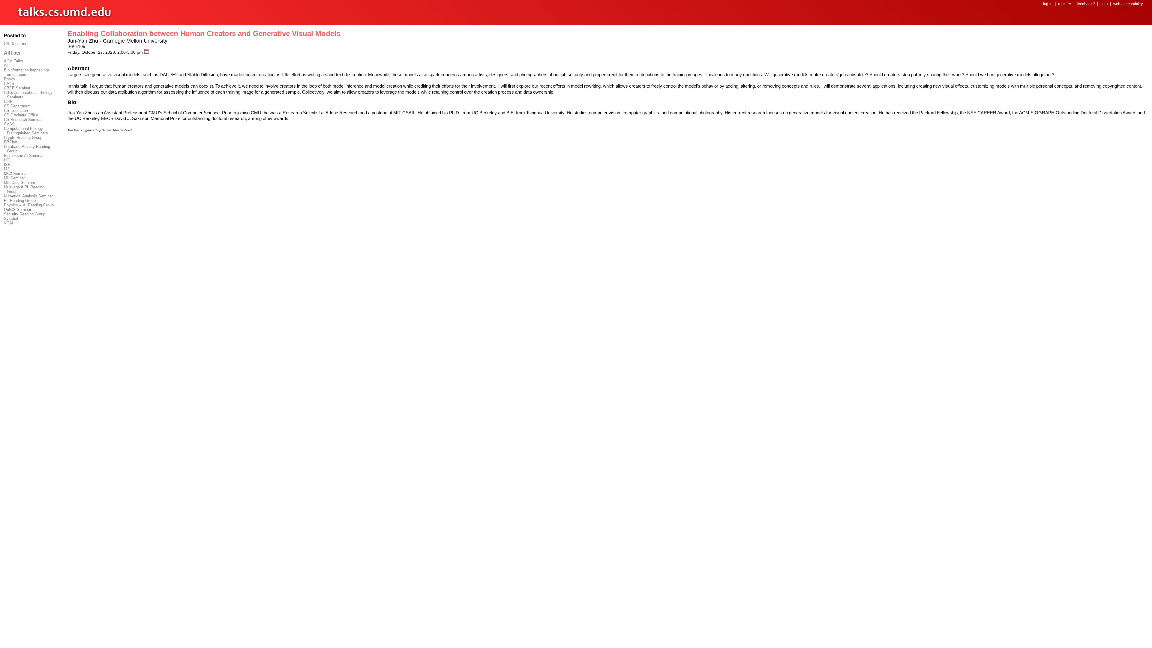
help (1104, 4)
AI (6, 65)
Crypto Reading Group (23, 137)
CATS (9, 83)
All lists (12, 53)
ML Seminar (14, 178)
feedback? (1086, 4)
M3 (6, 169)
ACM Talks (13, 61)
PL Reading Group (20, 200)
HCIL (8, 160)
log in (1047, 4)
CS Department (17, 43)
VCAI (8, 223)
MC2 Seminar (16, 173)
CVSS (9, 124)
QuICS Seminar (17, 209)
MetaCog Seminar (19, 182)
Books (9, 79)
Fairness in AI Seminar (24, 155)
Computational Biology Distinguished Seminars (26, 130)
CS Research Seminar (23, 119)
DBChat (10, 142)
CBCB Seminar (17, 88)
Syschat (11, 218)
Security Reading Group (24, 214)
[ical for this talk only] (146, 52)
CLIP (8, 101)
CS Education (16, 110)
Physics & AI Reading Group (29, 205)
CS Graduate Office (21, 115)
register (1064, 4)
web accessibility (1128, 4)
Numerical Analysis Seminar (28, 196)
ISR (7, 164)
